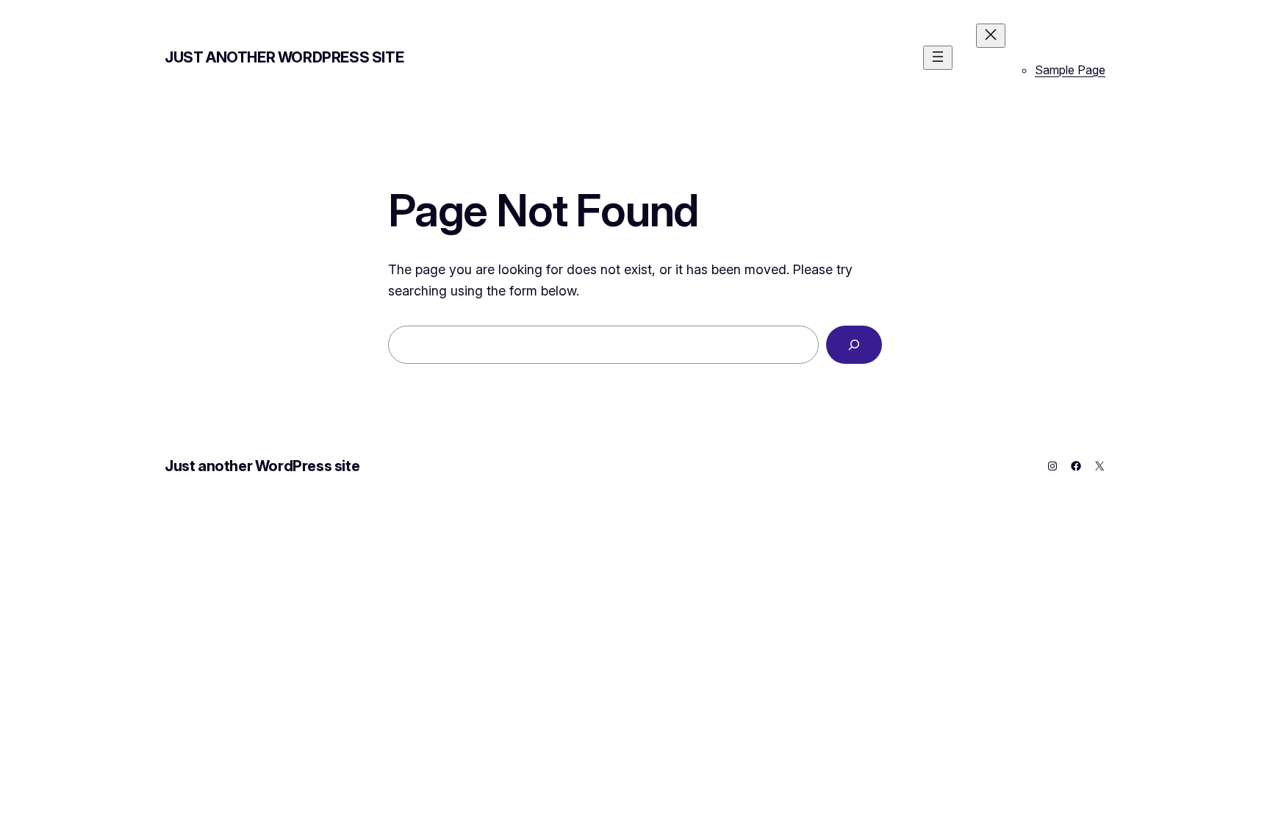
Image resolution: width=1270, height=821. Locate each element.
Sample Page (1070, 69)
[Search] (854, 345)
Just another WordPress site (284, 57)
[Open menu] (937, 58)
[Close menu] (990, 36)
